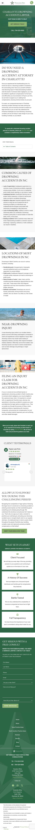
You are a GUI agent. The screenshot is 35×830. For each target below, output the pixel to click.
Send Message (10, 706)
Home (17, 719)
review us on (14, 459)
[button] (2, 3)
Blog (17, 742)
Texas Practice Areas (18, 727)
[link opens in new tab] (13, 785)
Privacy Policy (24, 827)
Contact (17, 746)
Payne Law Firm (14, 449)
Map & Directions (17, 777)
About (17, 723)
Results (17, 738)
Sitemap (6, 829)
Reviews (17, 735)
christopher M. (15, 464)
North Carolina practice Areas (17, 731)
